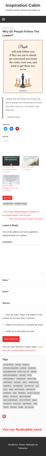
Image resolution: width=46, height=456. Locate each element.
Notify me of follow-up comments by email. (24, 325)
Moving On (30, 389)
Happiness (7, 382)
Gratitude (31, 379)
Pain (14, 393)
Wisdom (13, 407)
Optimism (7, 393)
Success (17, 404)
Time (35, 404)
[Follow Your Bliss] (30, 161)
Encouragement (10, 375)
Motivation (19, 389)
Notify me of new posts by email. (20, 331)
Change (23, 368)
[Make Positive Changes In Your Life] (10, 180)
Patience (22, 393)
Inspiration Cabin (23, 5)
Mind (11, 389)
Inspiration (33, 382)
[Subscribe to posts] (4, 417)
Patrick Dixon (21, 204)
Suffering (27, 404)
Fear (29, 375)
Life (37, 386)
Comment (7, 242)
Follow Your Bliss (28, 167)
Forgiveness (9, 379)
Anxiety (26, 365)
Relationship (25, 396)
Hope (25, 382)
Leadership (8, 204)
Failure (22, 375)
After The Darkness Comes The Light (25, 219)
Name (5, 280)
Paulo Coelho (33, 393)
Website (6, 303)
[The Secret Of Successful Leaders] (10, 161)
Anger (18, 365)
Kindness (7, 386)
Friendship (21, 379)
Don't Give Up (23, 372)
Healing (17, 382)
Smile (34, 400)
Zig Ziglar (29, 407)
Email (5, 291)
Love (5, 389)
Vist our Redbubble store (22, 429)
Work (20, 407)
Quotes (7, 198)
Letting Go (29, 386)
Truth (5, 407)
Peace (6, 396)
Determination (9, 372)
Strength (7, 404)
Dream (33, 372)
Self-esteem (24, 400)
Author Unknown (10, 368)
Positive (14, 396)
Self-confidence (10, 400)
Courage (32, 368)
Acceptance (8, 365)
